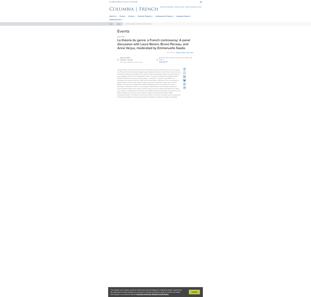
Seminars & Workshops (167, 7)
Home (110, 24)
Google (188, 52)
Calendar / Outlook (180, 52)
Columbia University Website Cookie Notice (152, 294)
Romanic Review (180, 7)
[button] (184, 69)
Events (119, 24)
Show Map (162, 62)
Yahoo (191, 52)
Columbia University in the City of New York (123, 2)
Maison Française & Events (193, 7)
